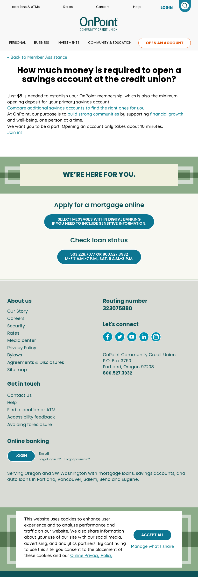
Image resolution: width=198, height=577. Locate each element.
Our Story (17, 311)
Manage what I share (152, 546)
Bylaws (14, 355)
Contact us (19, 395)
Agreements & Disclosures (35, 363)
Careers (102, 7)
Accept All (152, 535)
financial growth (166, 114)
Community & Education (110, 42)
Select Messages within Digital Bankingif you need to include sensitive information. (99, 221)
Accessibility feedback (31, 417)
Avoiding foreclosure (29, 425)
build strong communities (93, 114)
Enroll (44, 453)
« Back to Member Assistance (37, 57)
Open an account (164, 43)
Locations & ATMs (25, 7)
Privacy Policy (21, 348)
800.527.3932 (117, 373)
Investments (68, 42)
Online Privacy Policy (91, 555)
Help (137, 7)
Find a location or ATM (31, 410)
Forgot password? (77, 459)
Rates (68, 7)
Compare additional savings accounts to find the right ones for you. (76, 108)
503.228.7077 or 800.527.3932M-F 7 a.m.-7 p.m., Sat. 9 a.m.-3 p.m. (99, 256)
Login (21, 456)
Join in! (14, 132)
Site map (17, 370)
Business (41, 42)
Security (16, 326)
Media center (21, 341)
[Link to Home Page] (99, 24)
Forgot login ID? (50, 459)
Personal (17, 42)
